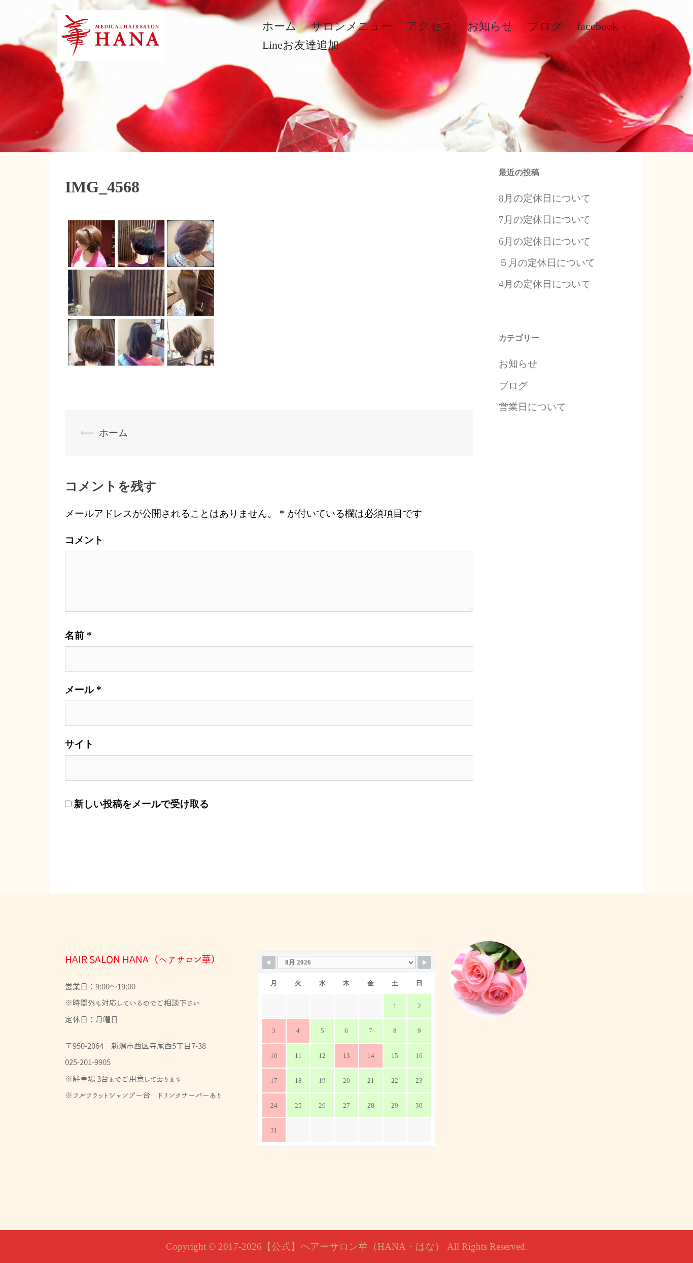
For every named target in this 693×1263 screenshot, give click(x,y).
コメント (84, 540)
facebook (597, 26)
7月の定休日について (545, 219)
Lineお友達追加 (300, 45)
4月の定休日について (545, 284)
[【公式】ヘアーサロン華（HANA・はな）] (110, 34)
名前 (78, 635)
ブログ (545, 26)
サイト (79, 744)
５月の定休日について (547, 262)
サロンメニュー (351, 26)
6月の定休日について (545, 241)
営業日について (532, 407)
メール (83, 689)
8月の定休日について (545, 198)
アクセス (429, 26)
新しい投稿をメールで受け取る (141, 804)
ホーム (279, 26)
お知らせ (490, 26)
